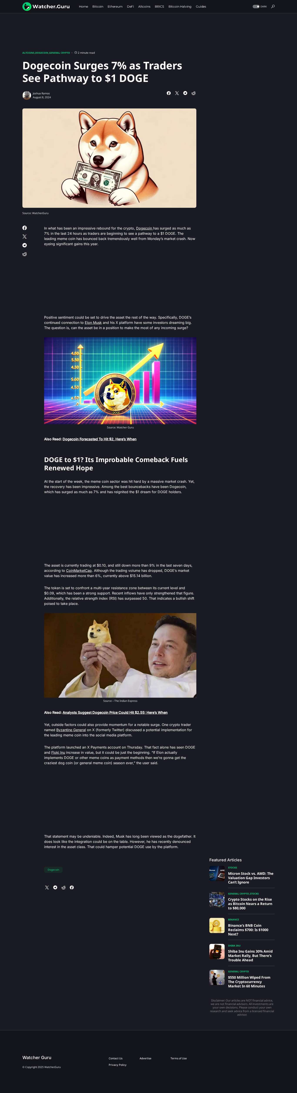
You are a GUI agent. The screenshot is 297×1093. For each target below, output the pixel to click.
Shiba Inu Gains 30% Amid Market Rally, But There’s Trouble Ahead (250, 955)
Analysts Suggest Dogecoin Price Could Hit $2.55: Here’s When (115, 712)
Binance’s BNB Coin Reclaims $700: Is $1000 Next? (248, 929)
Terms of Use (178, 1058)
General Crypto (59, 52)
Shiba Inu (234, 945)
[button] (259, 6)
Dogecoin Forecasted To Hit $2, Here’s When (100, 439)
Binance (233, 919)
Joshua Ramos (41, 93)
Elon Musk (93, 322)
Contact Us (115, 1058)
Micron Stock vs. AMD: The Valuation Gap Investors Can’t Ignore (251, 877)
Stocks (232, 867)
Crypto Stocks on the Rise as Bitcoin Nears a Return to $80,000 (250, 903)
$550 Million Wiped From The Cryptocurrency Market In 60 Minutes (249, 981)
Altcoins (28, 52)
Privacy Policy (118, 1064)
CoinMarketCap (79, 570)
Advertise (145, 1058)
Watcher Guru (36, 1057)
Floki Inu (58, 752)
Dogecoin (41, 52)
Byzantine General (71, 730)
